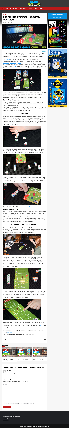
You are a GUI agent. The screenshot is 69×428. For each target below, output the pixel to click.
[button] (66, 8)
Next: (41, 340)
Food (7, 8)
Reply (9, 375)
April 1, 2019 (10, 22)
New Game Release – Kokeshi (39, 358)
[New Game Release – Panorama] (24, 352)
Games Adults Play (29, 54)
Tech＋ (11, 8)
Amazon (41, 325)
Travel (21, 8)
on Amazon (30, 206)
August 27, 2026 (25, 359)
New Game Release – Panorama (24, 358)
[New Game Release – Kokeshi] (40, 352)
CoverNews (41, 426)
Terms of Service (6, 420)
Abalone (19, 63)
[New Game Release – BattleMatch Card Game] (9, 352)
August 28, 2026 (10, 360)
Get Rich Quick (13, 63)
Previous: (8, 340)
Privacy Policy (5, 418)
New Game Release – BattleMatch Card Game (8, 359)
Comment (5, 384)
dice (5, 336)
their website (10, 332)
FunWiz (14, 66)
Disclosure (44, 51)
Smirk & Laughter (6, 59)
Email (26, 398)
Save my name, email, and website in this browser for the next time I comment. (19, 403)
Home (3, 8)
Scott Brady (5, 22)
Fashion (24, 8)
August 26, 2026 (41, 359)
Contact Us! (41, 8)
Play (16, 8)
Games (4, 14)
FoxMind (7, 336)
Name (4, 398)
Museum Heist (6, 63)
